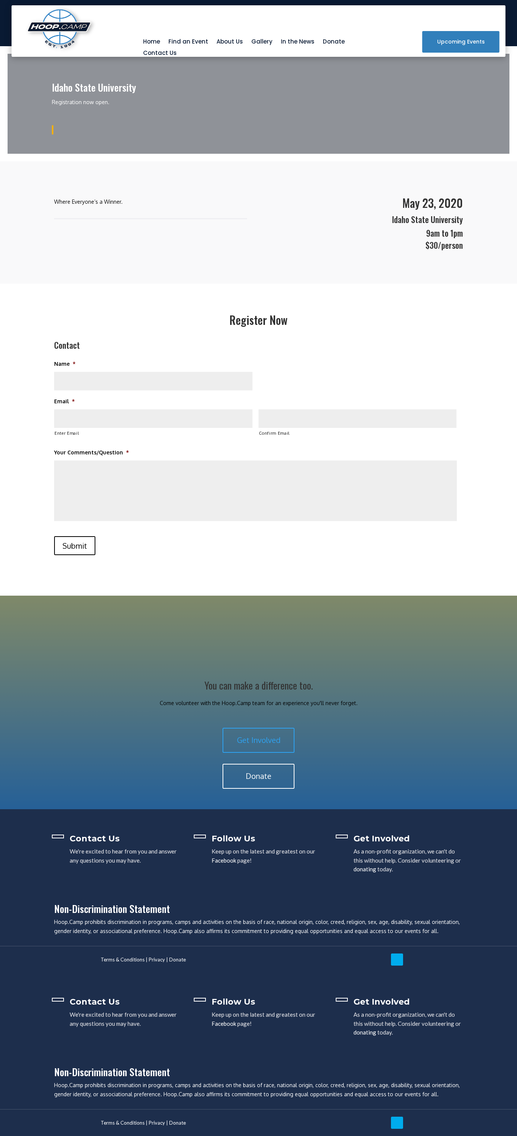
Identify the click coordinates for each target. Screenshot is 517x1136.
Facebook (224, 860)
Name (65, 363)
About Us (229, 42)
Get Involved (258, 740)
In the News (298, 42)
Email (64, 401)
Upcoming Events (461, 41)
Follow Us (233, 838)
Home (151, 42)
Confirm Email (274, 433)
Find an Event (188, 42)
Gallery (262, 42)
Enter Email (67, 433)
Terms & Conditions (123, 960)
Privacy (157, 960)
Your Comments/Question (91, 452)
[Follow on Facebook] (416, 959)
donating (364, 869)
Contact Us (160, 53)
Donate (334, 42)
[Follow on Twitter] (397, 959)
